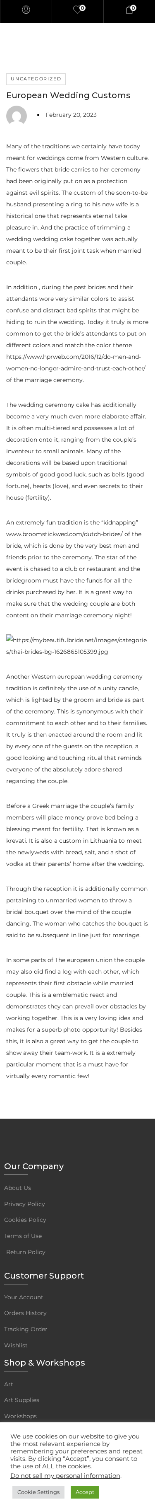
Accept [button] (85, 1492)
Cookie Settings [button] (38, 1492)
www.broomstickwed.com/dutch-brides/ (64, 534)
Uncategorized (36, 79)
